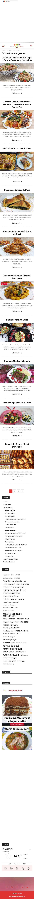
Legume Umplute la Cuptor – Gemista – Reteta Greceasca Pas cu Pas (17, 104)
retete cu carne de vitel (11, 596)
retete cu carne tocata (13, 599)
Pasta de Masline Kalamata (17, 361)
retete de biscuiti (9, 634)
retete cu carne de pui (14, 590)
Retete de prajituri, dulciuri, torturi (15, 533)
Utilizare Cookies (17, 893)
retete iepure (24, 655)
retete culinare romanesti (12, 615)
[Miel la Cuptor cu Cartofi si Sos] (17, 161)
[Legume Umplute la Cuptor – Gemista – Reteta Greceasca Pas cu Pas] (17, 119)
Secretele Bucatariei (9, 562)
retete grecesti (11, 655)
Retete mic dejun (10, 553)
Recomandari (7, 505)
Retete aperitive (10, 510)
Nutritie (5, 502)
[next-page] (22, 491)
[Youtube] (27, 887)
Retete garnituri (9, 542)
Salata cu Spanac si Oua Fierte (17, 403)
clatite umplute (7, 578)
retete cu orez (21, 622)
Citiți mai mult (16, 93)
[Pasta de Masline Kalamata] (17, 373)
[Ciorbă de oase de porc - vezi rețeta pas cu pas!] (17, 742)
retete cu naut (8, 622)
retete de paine (9, 643)
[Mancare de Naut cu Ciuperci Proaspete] (17, 290)
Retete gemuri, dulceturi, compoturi (16, 545)
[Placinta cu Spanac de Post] (17, 202)
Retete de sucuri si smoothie (13, 536)
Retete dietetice (10, 539)
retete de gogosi (9, 637)
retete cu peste (10, 625)
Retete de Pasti (9, 527)
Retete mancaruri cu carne (13, 547)
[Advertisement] (17, 25)
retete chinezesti (9, 584)
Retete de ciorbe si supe (12, 522)
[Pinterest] (17, 887)
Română (7, 1)
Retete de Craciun (10, 525)
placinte (18, 581)
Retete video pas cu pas (10, 559)
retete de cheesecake (22, 634)
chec (12, 575)
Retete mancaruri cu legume (13, 550)
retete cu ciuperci (11, 602)
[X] (22, 887)
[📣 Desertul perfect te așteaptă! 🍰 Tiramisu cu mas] (17, 710)
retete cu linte (9, 619)
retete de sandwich (8, 652)
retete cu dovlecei (10, 608)
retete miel (21, 661)
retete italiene (10, 658)
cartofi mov (6, 575)
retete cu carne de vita (11, 593)
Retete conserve (10, 513)
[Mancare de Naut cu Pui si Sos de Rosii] (17, 246)
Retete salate (9, 556)
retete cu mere (22, 619)
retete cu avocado (22, 584)
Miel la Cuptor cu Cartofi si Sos (17, 148)
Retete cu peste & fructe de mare (15, 519)
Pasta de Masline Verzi (17, 320)
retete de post (11, 646)
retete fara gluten (20, 652)
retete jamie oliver (9, 661)
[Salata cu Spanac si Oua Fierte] (17, 415)
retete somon (8, 664)
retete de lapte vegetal (10, 640)
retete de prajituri (12, 649)
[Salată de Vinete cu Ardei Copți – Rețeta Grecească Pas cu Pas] (17, 72)
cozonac (17, 578)
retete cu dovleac (9, 605)
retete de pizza (21, 643)
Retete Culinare (7, 507)
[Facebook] (7, 887)
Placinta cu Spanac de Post (17, 190)
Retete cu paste (10, 516)
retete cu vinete (21, 631)
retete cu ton (8, 631)
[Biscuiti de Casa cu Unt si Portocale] (17, 459)
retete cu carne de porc (13, 587)
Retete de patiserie (11, 530)
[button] (3, 46)
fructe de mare (8, 581)
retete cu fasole (8, 611)
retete (24, 581)
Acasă (3, 50)
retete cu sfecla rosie (11, 628)
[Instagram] (12, 887)
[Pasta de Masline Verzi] (17, 332)
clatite (18, 575)
